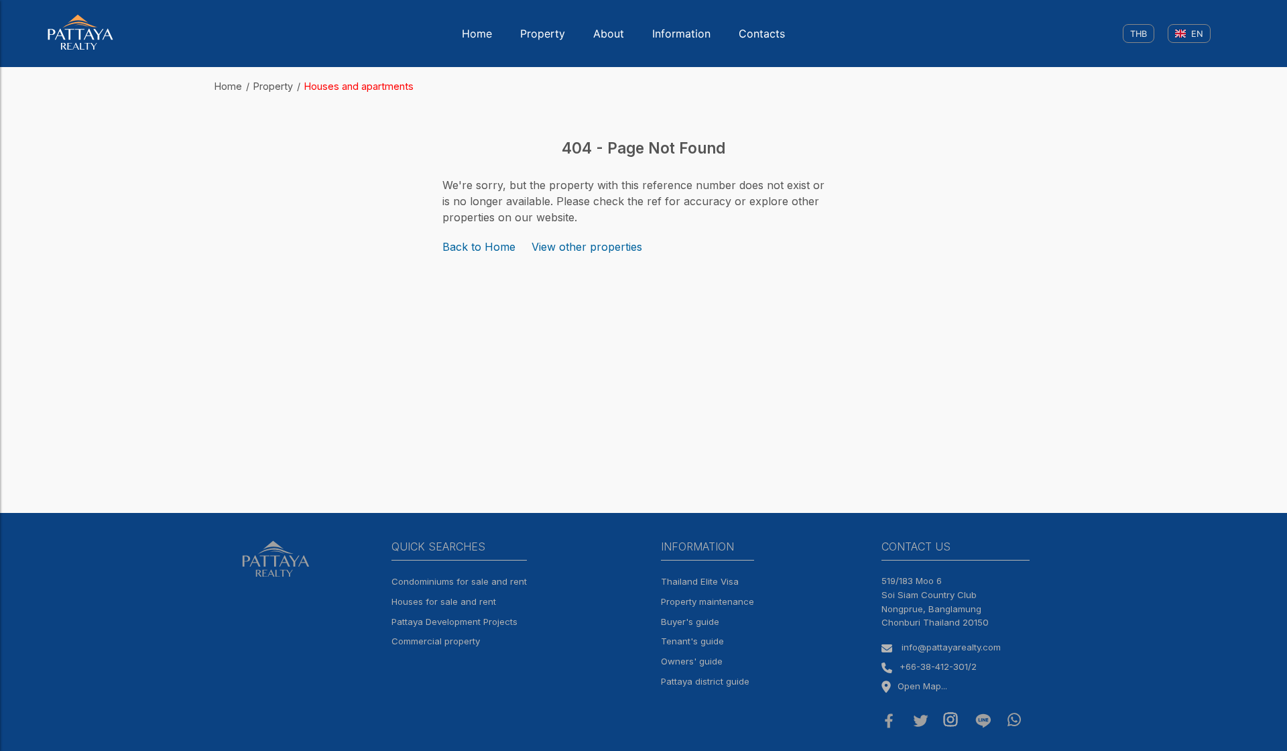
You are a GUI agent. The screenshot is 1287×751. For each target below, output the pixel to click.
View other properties (587, 246)
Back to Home (478, 246)
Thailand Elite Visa (700, 581)
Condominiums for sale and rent (459, 581)
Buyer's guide (690, 621)
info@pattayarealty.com (951, 647)
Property (542, 33)
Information (681, 33)
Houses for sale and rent (443, 601)
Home (477, 33)
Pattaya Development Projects (454, 621)
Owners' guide (692, 661)
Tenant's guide (692, 641)
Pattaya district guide (705, 681)
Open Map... (922, 686)
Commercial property (435, 641)
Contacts (762, 33)
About (608, 33)
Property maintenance (707, 601)
